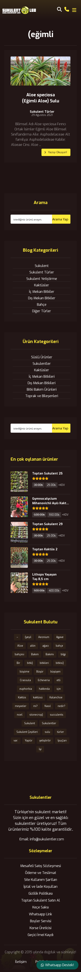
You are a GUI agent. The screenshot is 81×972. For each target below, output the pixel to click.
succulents (56, 714)
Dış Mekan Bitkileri (42, 383)
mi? (35, 706)
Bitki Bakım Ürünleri (42, 389)
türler (60, 732)
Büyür (39, 671)
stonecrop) (36, 714)
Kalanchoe (55, 697)
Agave (60, 637)
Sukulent (42, 266)
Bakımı (50, 654)
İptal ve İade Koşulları (40, 886)
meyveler (20, 706)
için (59, 689)
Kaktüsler (41, 285)
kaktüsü (38, 697)
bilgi (63, 654)
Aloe (20, 645)
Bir (18, 663)
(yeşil (28, 637)
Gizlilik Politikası (41, 893)
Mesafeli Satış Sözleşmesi (40, 866)
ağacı (45, 645)
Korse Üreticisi (40, 928)
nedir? (61, 706)
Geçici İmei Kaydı (40, 935)
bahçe (59, 645)
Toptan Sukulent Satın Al (40, 900)
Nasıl (47, 706)
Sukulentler (42, 363)
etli (58, 680)
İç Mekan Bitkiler (41, 291)
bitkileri (44, 663)
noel (19, 714)
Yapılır (28, 740)
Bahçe (41, 304)
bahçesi (19, 654)
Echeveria (44, 680)
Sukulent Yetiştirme (41, 278)
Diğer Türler (41, 311)
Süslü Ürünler (41, 357)
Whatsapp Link (40, 914)
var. (16, 740)
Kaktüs (22, 697)
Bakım (35, 654)
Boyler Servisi (40, 921)
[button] (74, 10)
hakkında (44, 689)
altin (32, 645)
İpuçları (62, 740)
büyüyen (55, 671)
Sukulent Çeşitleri (27, 732)
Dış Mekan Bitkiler (41, 298)
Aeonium (43, 637)
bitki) (30, 663)
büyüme (24, 671)
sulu (47, 732)
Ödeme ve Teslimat (40, 873)
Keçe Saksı (40, 907)
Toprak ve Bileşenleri (41, 396)
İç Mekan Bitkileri (42, 376)
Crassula (25, 680)
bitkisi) (60, 663)
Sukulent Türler (42, 112)
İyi (40, 749)
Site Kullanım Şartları (40, 879)
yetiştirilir (45, 740)
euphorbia (25, 689)
